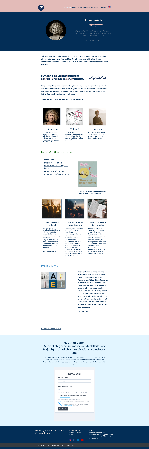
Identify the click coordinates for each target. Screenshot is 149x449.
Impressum (42, 445)
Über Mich (67, 7)
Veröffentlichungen (90, 7)
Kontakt (103, 7)
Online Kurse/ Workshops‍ (56, 174)
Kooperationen (42, 433)
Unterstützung (70, 445)
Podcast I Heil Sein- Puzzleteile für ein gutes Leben (56, 165)
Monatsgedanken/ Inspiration (49, 430)
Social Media (75, 430)
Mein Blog (49, 160)
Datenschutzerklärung (55, 445)
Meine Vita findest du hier (51, 329)
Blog (80, 7)
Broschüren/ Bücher (54, 171)
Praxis (74, 7)
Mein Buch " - (92, 192)
